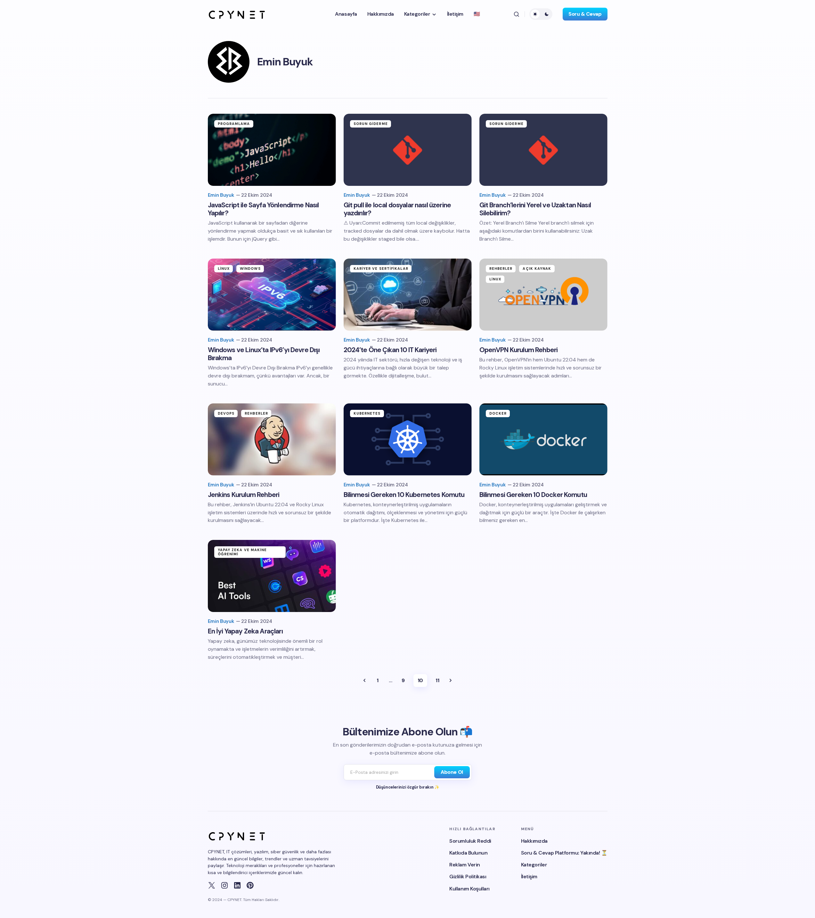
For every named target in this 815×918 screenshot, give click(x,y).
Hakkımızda (534, 841)
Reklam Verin (464, 864)
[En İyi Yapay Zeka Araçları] (272, 576)
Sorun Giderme (371, 123)
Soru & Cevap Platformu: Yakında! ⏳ (564, 852)
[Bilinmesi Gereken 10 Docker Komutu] (543, 439)
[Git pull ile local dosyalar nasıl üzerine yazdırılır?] (408, 150)
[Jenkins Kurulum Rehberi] (272, 439)
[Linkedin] (237, 885)
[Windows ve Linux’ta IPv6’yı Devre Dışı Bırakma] (272, 295)
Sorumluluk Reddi (470, 841)
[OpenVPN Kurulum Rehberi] (543, 295)
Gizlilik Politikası (467, 876)
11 (437, 680)
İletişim (529, 876)
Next (450, 680)
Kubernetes (367, 413)
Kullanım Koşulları (469, 888)
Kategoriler (534, 864)
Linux (224, 268)
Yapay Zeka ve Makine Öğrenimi (242, 552)
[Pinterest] (250, 885)
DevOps (226, 413)
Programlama (234, 123)
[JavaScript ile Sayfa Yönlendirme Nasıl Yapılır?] (272, 150)
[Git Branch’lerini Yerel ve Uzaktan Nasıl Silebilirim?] (543, 150)
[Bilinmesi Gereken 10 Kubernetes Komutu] (408, 439)
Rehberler (501, 268)
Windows (250, 268)
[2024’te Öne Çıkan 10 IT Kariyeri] (408, 295)
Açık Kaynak (537, 268)
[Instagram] (224, 885)
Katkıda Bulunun (468, 852)
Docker (498, 413)
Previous (364, 680)
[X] (211, 885)
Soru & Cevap (584, 14)
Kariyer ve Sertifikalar (381, 268)
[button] (516, 14)
